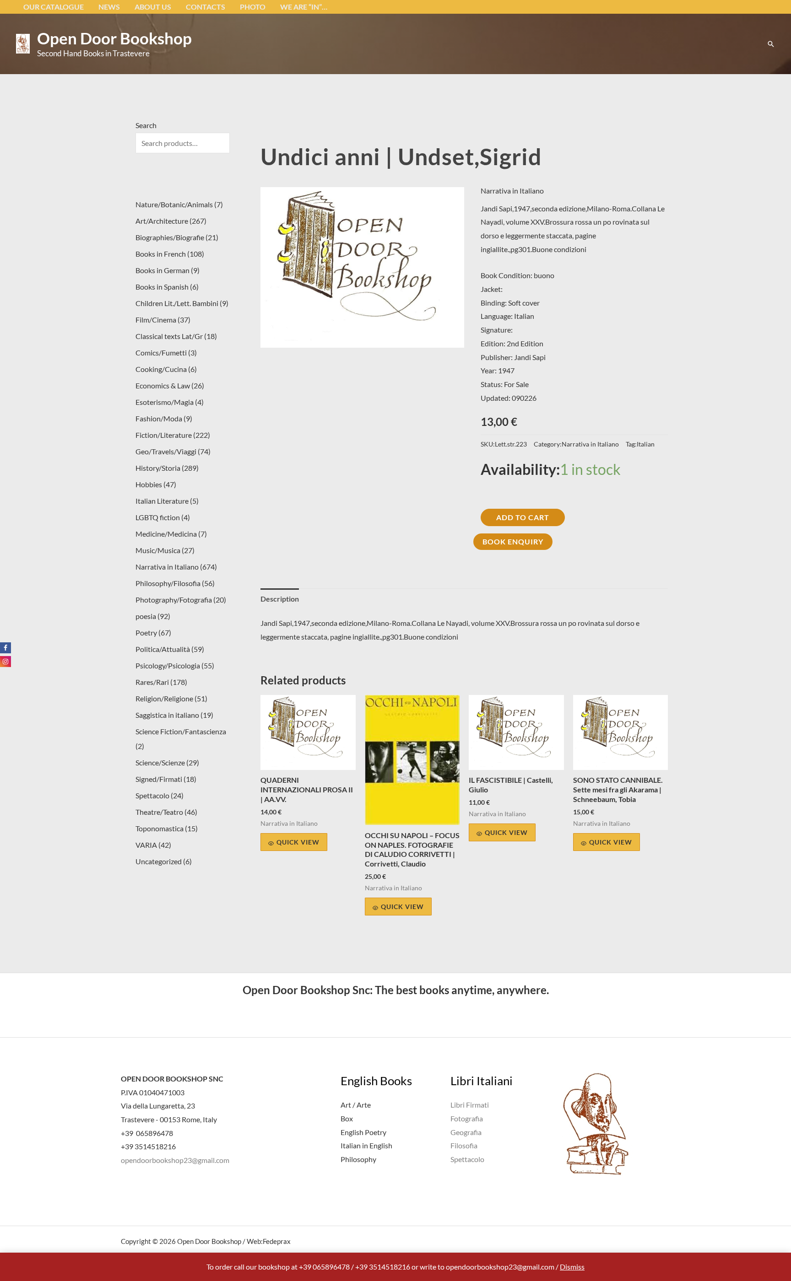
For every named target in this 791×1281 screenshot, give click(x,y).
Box (347, 1118)
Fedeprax (277, 1241)
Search (146, 125)
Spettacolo (467, 1159)
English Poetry (363, 1132)
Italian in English (366, 1145)
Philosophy (358, 1159)
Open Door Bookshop (114, 38)
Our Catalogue (53, 6)
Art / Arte (356, 1104)
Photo (252, 6)
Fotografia (466, 1118)
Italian (646, 444)
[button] (771, 44)
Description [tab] (279, 598)
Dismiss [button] (572, 1266)
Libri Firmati (469, 1104)
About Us (153, 6)
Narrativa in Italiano (512, 190)
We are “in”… (303, 6)
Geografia (466, 1132)
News (109, 6)
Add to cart (522, 517)
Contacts (205, 6)
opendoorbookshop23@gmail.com (175, 1160)
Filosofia (463, 1145)
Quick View (298, 842)
